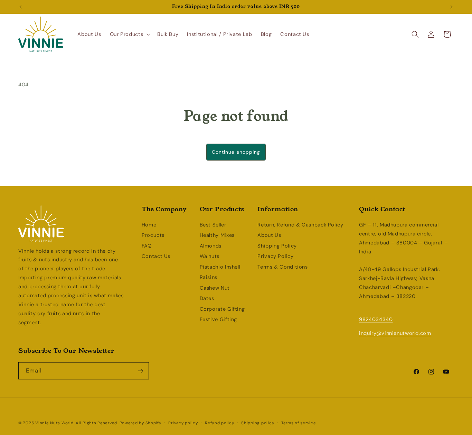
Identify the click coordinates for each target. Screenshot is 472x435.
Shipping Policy (276, 245)
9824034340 (376, 319)
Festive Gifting (218, 319)
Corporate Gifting (222, 309)
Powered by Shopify (140, 423)
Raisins (208, 277)
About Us (269, 235)
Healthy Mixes (217, 235)
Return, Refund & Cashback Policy (300, 224)
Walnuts (209, 256)
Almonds (210, 245)
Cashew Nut (215, 287)
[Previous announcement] (20, 7)
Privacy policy (183, 423)
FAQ (147, 245)
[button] (129, 34)
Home (149, 224)
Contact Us (156, 256)
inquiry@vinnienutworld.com (395, 333)
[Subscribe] (141, 370)
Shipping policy (257, 423)
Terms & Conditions (282, 266)
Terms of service (298, 423)
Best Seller (213, 224)
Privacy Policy (275, 256)
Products (153, 235)
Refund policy (219, 423)
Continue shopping (236, 152)
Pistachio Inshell (220, 266)
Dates (207, 298)
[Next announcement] (451, 7)
